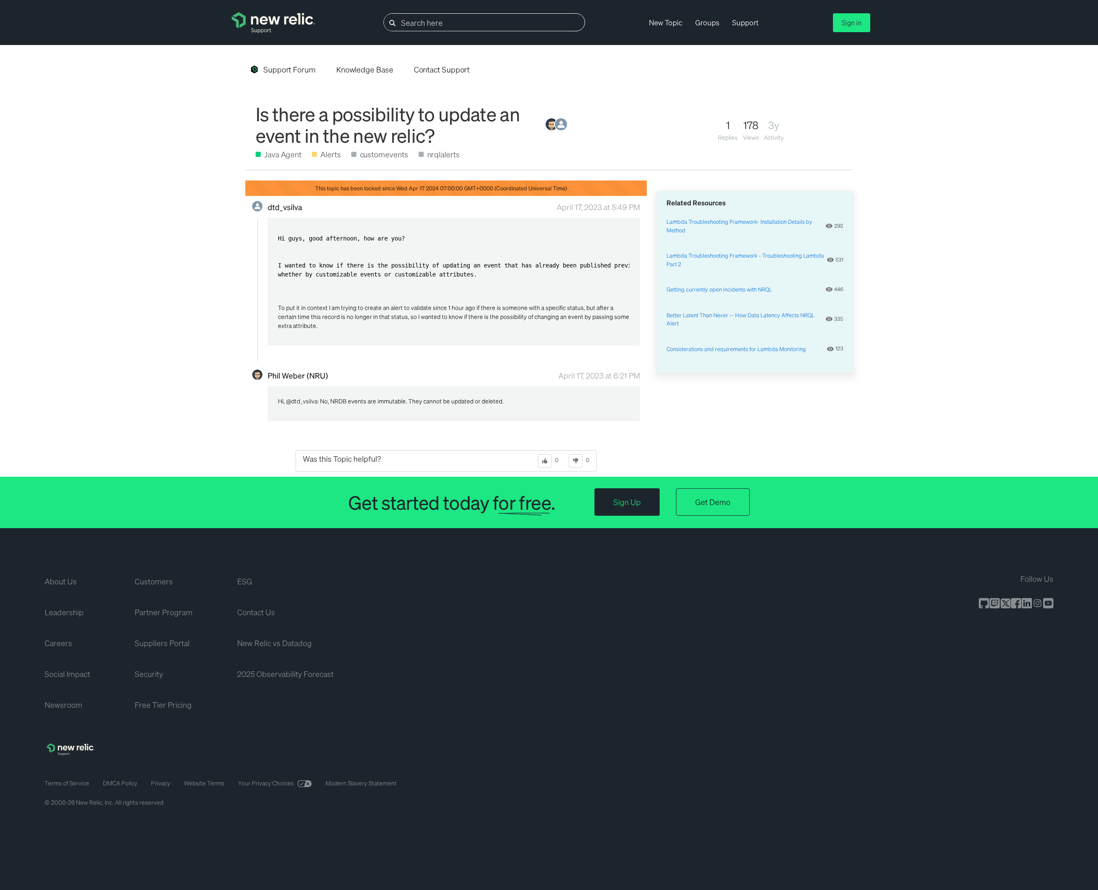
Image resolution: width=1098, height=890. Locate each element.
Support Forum (289, 69)
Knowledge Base (364, 69)
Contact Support (442, 69)
